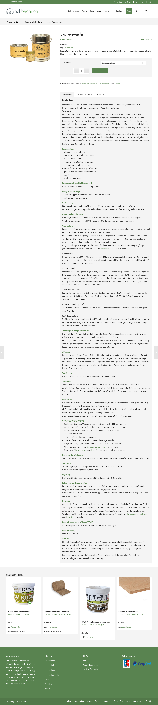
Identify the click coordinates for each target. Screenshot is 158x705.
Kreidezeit (92, 83)
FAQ (84, 660)
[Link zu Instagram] (150, 2)
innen (88, 83)
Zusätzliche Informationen (84, 94)
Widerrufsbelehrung (90, 665)
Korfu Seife (95, 450)
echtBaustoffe (53, 675)
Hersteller (84, 83)
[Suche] (136, 11)
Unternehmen (50, 660)
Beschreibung (67, 94)
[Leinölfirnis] (2, 352)
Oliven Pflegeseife (80, 450)
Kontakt (48, 688)
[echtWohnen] (17, 22)
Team (47, 679)
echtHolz (51, 665)
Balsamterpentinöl (108, 248)
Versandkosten (68, 47)
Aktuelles (48, 684)
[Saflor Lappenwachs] (156, 352)
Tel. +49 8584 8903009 (14, 1)
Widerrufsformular (91, 669)
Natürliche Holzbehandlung (102, 83)
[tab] (67, 94)
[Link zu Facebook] (146, 2)
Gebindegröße (70, 63)
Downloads (100, 94)
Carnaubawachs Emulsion (96, 447)
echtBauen (52, 670)
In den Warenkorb (100, 71)
